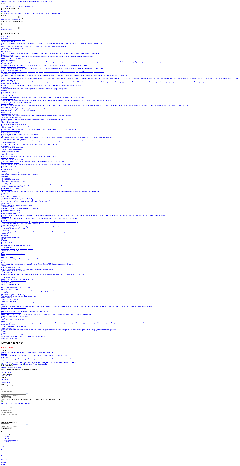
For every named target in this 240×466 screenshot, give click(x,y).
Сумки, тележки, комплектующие (11, 102)
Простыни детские (78, 53)
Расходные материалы (8, 328)
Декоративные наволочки (43, 46)
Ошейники (4, 237)
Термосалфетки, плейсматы (78, 65)
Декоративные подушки (26, 46)
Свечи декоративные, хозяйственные (22, 279)
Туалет (3, 252)
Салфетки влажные (21, 286)
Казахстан (7, 441)
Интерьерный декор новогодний (65, 323)
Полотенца (4, 50)
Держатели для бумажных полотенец (12, 62)
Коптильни (4, 119)
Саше (38, 259)
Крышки (106, 75)
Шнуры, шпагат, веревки (27, 110)
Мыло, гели (28, 303)
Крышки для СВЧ (80, 78)
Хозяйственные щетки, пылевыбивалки (153, 105)
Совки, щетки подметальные (119, 105)
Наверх (3, 464)
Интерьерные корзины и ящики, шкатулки (14, 314)
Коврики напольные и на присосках (96, 215)
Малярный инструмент (21, 100)
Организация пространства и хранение (13, 308)
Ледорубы (43, 129)
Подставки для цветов (54, 164)
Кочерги (11, 119)
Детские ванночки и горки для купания (43, 218)
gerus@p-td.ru (5, 382)
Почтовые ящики (6, 94)
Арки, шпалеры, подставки (9, 141)
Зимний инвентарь (7, 127)
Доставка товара (32, 355)
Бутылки (3, 68)
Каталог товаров (11, 338)
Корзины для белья (30, 97)
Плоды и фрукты (21, 269)
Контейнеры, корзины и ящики (11, 313)
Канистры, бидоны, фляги (30, 109)
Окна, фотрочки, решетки (58, 185)
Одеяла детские (38, 53)
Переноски (16, 250)
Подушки (71, 43)
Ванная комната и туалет (9, 213)
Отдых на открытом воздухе (10, 225)
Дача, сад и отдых (6, 112)
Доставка (42, 1)
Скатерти (66, 65)
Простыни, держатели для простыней (43, 43)
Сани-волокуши (70, 129)
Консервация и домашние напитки (12, 73)
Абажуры (4, 185)
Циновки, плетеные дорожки (74, 274)
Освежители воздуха (7, 205)
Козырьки (4, 131)
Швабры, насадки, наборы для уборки (178, 105)
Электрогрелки (43, 201)
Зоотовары (4, 233)
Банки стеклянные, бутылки (31, 75)
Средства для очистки (8, 146)
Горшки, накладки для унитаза (10, 218)
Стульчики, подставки (8, 228)
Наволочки (59, 43)
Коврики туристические (22, 115)
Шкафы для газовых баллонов (102, 137)
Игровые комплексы (21, 222)
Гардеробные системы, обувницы (11, 306)
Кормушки (19, 249)
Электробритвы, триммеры (28, 201)
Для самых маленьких (8, 222)
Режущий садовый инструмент (49, 144)
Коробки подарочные (7, 326)
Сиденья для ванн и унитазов (155, 215)
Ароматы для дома (7, 257)
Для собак (11, 242)
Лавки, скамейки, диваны (48, 137)
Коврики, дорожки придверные (42, 274)
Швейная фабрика (15, 352)
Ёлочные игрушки (48, 323)
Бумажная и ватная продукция (10, 284)
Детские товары (6, 217)
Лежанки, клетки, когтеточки (10, 244)
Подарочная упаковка (8, 324)
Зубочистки (4, 330)
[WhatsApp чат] (27, 364)
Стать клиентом (22, 355)
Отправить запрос (7, 428)
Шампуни (16, 299)
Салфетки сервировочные (63, 330)
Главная (3, 338)
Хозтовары (4, 87)
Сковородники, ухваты (210, 78)
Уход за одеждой (32, 174)
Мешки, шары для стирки (45, 97)
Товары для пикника (64, 115)
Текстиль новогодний (150, 323)
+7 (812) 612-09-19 (6, 6)
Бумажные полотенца (8, 286)
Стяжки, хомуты (90, 100)
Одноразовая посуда (48, 330)
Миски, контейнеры (7, 247)
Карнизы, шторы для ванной (75, 215)
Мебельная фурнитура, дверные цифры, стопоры (82, 306)
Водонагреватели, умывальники (11, 196)
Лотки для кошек (6, 254)
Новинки (4, 19)
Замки (11, 89)
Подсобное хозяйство (7, 195)
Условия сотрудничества (31, 1)
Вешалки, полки (12, 185)
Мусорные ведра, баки (60, 89)
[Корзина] (22, 19)
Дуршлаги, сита (25, 78)
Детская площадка (6, 227)
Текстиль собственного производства (13, 40)
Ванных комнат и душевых (9, 212)
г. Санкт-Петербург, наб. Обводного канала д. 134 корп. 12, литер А (54, 362)
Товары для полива (7, 154)
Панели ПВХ (47, 264)
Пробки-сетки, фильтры (127, 62)
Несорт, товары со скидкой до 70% (12, 335)
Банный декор (5, 178)
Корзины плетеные (13, 131)
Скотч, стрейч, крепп (79, 330)
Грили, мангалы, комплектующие (11, 117)
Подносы (118, 78)
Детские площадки (7, 137)
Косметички (5, 292)
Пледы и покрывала (7, 46)
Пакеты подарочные (21, 326)
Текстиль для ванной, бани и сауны (12, 48)
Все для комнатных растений (10, 163)
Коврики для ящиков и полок (69, 62)
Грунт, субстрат (6, 122)
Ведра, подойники (15, 109)
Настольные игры (51, 115)
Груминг (3, 239)
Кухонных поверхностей (26, 212)
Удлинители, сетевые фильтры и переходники (46, 200)
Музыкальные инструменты (34, 223)
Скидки (9, 19)
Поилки (30, 249)
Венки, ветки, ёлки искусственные (12, 323)
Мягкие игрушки (59, 222)
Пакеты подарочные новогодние (86, 323)
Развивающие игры (72, 222)
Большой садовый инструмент (10, 144)
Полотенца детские (66, 53)
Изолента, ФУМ (18, 89)
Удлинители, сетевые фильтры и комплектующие (16, 198)
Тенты (10, 153)
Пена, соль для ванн (39, 303)
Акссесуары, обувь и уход (9, 166)
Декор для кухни (6, 63)
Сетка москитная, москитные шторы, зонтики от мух (18, 161)
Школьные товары (21, 228)
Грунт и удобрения (7, 121)
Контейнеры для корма (8, 249)
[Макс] (35, 364)
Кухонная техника (6, 190)
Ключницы (21, 271)
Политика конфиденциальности (44, 352)
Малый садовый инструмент (30, 144)
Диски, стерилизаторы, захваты (61, 75)
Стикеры (70, 264)
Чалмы (20, 50)
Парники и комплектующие (10, 132)
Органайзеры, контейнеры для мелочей (78, 314)
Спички (88, 330)
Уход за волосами (6, 297)
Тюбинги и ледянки (64, 227)
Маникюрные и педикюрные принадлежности (16, 291)
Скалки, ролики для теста (194, 78)
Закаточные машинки (78, 75)
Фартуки (79, 56)
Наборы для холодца (107, 82)
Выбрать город (5, 11)
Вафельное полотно (7, 56)
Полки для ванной (140, 215)
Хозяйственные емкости (8, 107)
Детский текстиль (6, 51)
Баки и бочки (5, 109)
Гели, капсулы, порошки (8, 208)
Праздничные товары (8, 318)
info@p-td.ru (17, 6)
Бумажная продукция (7, 232)
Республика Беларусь (11, 440)
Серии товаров (23, 359)
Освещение (4, 193)
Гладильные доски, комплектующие (12, 97)
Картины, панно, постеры (9, 271)
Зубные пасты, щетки (25, 287)
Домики (3, 245)
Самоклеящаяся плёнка (59, 264)
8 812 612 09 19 (6, 372)
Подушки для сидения (59, 46)
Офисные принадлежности (23, 232)
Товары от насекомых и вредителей (12, 159)
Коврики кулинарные (8, 72)
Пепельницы (18, 276)
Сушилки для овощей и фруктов (64, 191)
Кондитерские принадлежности (11, 70)
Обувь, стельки (5, 171)
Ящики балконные (68, 164)
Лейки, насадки (6, 156)
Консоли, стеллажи (60, 306)
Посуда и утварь (25, 336)
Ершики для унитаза (40, 215)
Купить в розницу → (62, 355)
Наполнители (16, 254)
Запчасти (4, 331)
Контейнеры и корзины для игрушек (12, 223)
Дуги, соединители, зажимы (10, 134)
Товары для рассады (7, 158)
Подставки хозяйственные (87, 62)
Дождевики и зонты (7, 168)
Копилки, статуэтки (7, 276)
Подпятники (102, 306)
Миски (75, 82)
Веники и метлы (40, 105)
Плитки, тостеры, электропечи (44, 191)
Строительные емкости (77, 100)
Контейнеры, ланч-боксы (43, 68)
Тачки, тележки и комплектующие (12, 147)
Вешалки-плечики (43, 311)
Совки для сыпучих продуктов (228, 78)
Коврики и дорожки (7, 272)
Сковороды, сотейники (156, 82)
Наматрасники (85, 43)
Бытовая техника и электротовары (12, 186)
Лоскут (30, 56)
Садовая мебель (6, 136)
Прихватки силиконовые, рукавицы (107, 62)
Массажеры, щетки (17, 296)
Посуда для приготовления (9, 80)
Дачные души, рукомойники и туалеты (13, 124)
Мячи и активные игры (38, 115)
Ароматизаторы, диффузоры (10, 259)
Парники (22, 134)
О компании (5, 352)
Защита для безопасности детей (67, 218)
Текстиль (38, 336)
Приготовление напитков (140, 82)
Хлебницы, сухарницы (95, 68)
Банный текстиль (6, 181)
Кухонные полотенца (20, 56)
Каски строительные (7, 100)
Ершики (66, 105)
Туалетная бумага (33, 286)
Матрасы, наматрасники (92, 53)
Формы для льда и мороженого (204, 82)
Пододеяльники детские (51, 53)
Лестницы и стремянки (45, 89)
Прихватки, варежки (39, 56)
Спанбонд (4, 153)
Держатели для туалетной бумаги (22, 215)
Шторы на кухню (87, 56)
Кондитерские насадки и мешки (25, 72)
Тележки (19, 149)
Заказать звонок (6, 397)
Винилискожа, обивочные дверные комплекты (16, 264)
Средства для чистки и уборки (10, 210)
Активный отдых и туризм (9, 114)
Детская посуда (5, 85)
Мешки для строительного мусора (58, 100)
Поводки (11, 237)
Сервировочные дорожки (54, 56)
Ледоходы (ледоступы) (8, 129)
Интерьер (4, 255)
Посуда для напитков (17, 85)
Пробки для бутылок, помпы (176, 78)
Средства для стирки (7, 206)
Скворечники (77, 141)
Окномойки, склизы (76, 105)
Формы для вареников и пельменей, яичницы (179, 82)
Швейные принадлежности (9, 110)
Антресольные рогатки (8, 311)
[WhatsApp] (1, 402)
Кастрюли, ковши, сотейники (21, 82)
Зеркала (3, 265)
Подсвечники (5, 279)
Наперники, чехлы (96, 43)
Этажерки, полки (147, 306)
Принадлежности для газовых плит (155, 78)
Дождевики (4, 169)
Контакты (48, 1)
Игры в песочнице (32, 227)
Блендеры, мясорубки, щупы (10, 191)
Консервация (5, 38)
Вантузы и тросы (6, 215)
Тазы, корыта (48, 109)
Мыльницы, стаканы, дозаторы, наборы (121, 215)
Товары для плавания (7, 115)
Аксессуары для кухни (8, 60)
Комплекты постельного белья (10, 43)
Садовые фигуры (42, 141)
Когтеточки (15, 245)
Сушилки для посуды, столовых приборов (148, 62)
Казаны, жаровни (6, 82)
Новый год (4, 321)
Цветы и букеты (48, 269)
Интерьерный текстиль (8, 45)
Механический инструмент (38, 100)
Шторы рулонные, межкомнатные (15, 281)
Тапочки (31, 173)
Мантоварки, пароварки (64, 82)
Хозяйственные (6, 92)
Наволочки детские (27, 53)
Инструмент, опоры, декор (25, 164)
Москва (6, 436)
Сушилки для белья (79, 97)
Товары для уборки (7, 104)
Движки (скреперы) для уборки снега (28, 129)
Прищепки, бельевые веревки (63, 97)
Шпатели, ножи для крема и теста (93, 72)
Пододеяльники (26, 43)
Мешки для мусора (35, 330)
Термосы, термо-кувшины (79, 68)
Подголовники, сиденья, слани (40, 185)
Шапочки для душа (30, 296)
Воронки (3, 78)
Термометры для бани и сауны (10, 180)
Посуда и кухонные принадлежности (12, 58)
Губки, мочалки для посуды (55, 105)
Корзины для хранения (58, 314)
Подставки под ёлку (103, 323)
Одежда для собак (6, 250)
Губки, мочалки (6, 296)
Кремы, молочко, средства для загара (12, 303)
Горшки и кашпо (11, 164)
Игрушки (4, 220)
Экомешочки (123, 75)
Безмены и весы (45, 75)
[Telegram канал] (16, 364)
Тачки (14, 149)
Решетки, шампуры (42, 119)
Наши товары (5, 357)
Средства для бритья (50, 291)
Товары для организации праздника (12, 319)
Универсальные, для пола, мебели (59, 212)
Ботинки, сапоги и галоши (9, 173)
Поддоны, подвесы (40, 164)
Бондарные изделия (18, 181)
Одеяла (65, 43)
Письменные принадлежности (42, 232)
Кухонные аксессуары (27, 191)
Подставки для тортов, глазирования (47, 72)
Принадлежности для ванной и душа (12, 294)
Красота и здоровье (7, 282)
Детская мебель (26, 218)
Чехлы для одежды (23, 316)
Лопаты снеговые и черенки (56, 129)
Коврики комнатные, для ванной (21, 274)
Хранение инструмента (103, 100)
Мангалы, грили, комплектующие (25, 119)
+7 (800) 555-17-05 (19, 362)
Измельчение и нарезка (37, 78)
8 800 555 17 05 (6, 376)
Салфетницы (59, 65)
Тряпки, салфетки (134, 105)
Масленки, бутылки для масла (61, 68)
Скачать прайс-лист (34, 359)
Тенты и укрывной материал (10, 151)
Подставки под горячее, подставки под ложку (39, 65)
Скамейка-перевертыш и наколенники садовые (72, 137)
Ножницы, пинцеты (37, 291)
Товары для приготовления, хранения (103, 330)
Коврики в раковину (52, 62)
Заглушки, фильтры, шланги (56, 215)
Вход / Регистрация (27, 6)
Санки (55, 227)
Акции (49, 359)
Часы (2, 281)
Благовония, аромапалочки (28, 259)
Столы (90, 137)
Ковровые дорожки (59, 274)
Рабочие (13, 92)
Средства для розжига (56, 119)
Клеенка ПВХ (20, 65)
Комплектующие (6, 149)
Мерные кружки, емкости (106, 78)
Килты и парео (13, 50)
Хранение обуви (11, 316)
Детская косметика (7, 287)
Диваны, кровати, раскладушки (33, 306)
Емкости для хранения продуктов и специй (20, 68)
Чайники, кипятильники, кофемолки (87, 191)
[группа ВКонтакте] (42, 364)
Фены (18, 201)
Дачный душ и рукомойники (31, 126)
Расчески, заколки (6, 299)
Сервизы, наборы (52, 85)
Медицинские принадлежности (19, 330)
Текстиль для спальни (8, 41)
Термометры (27, 102)
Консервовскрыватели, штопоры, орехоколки (60, 78)
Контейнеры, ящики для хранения (39, 314)
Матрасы (77, 43)
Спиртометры (114, 75)
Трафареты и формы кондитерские (71, 72)
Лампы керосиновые (30, 89)
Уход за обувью (22, 174)
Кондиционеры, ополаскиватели (27, 208)
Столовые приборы (75, 85)
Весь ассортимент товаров (9, 359)
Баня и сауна (5, 176)
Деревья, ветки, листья (8, 269)
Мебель (3, 304)
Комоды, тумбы (48, 306)
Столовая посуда (63, 85)
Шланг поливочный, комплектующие (45, 156)
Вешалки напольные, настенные (26, 311)
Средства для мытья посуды (23, 205)
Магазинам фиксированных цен (82, 359)
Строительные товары (8, 99)
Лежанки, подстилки (26, 245)
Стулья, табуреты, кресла (133, 306)
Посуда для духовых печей (123, 82)
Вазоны (3, 164)
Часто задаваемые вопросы (47, 355)
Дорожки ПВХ (5, 274)
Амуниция (4, 235)
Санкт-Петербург (17, 1)
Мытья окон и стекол (41, 212)
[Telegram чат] (6, 364)
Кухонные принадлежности (9, 77)
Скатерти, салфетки (69, 56)
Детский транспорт (19, 227)
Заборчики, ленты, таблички (28, 141)
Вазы (2, 260)
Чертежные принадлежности (61, 232)
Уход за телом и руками (8, 301)
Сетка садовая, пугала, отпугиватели (60, 141)
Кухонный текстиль (7, 55)
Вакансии (24, 352)
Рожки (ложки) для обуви (9, 174)
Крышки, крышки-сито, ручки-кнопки (44, 82)
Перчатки (4, 90)
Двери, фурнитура (24, 185)
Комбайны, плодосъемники (94, 75)
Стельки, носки (23, 173)
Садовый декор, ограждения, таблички (13, 139)
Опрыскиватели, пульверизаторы (22, 156)
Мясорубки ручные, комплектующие (89, 82)
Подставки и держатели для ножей (133, 78)
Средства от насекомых (57, 161)
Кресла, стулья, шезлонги (32, 137)
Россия (6, 438)
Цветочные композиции (34, 269)
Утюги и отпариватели (8, 201)
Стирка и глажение (7, 95)
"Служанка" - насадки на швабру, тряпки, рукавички (18, 105)
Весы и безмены (15, 188)
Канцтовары (5, 230)
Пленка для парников (32, 134)
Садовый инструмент (8, 142)
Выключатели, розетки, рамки (10, 200)
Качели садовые (18, 137)
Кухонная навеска (92, 78)
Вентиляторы (5, 188)
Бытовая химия (5, 203)
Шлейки (17, 237)
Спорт (32, 336)
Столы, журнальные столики (115, 306)
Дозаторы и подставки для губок (35, 62)
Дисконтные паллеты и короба (62, 359)
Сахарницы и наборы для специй (35, 85)
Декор (3, 262)
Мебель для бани (6, 183)
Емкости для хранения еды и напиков (13, 67)
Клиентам (4, 354)
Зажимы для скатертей (8, 65)
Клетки (8, 245)
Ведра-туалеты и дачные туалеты (11, 126)
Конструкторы (49, 222)
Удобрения (14, 122)
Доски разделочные (13, 78)
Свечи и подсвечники (8, 277)
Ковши (41, 109)
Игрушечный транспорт (36, 222)
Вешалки (4, 309)
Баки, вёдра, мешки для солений (11, 75)
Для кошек (4, 242)
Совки (23, 254)
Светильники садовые (89, 141)
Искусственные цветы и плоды (11, 267)
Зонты (11, 169)
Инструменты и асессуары (9, 289)
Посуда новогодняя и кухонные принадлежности (126, 323)
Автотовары (5, 89)
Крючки (3, 316)
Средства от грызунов (42, 161)
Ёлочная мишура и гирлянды (33, 323)
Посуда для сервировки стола (10, 83)
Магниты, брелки (36, 264)
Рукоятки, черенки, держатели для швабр (96, 105)
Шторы (16, 46)
